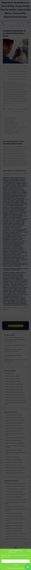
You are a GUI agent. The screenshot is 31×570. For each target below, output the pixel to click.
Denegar (16, 565)
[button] (29, 551)
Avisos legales (20, 568)
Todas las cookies (15, 561)
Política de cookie (11, 568)
